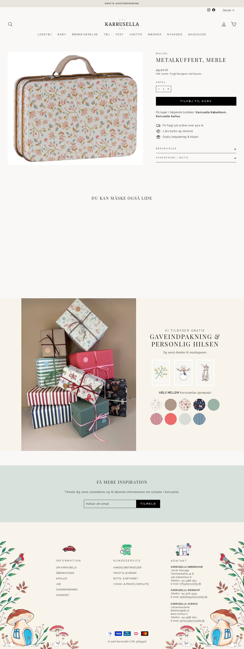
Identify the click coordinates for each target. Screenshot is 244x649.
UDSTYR (135, 34)
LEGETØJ (45, 34)
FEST (120, 34)
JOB (58, 584)
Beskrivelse (166, 148)
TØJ (107, 34)
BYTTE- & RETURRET (125, 578)
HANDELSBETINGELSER (127, 567)
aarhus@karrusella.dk (192, 621)
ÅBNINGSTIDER (65, 573)
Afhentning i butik (172, 157)
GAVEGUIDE (197, 34)
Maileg (162, 53)
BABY (62, 34)
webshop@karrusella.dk (193, 597)
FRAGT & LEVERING (125, 573)
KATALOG (61, 578)
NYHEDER (174, 34)
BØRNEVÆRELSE (85, 34)
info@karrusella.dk (190, 584)
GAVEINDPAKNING (67, 589)
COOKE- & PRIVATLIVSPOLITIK (131, 584)
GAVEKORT (62, 595)
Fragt (173, 74)
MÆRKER (155, 34)
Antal (161, 82)
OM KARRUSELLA (66, 567)
